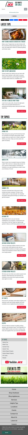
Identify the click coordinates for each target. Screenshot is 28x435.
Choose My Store (14, 12)
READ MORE (21, 52)
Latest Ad (14, 421)
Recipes (4, 357)
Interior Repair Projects (8, 351)
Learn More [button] (20, 429)
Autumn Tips (6, 349)
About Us (14, 417)
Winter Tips (5, 344)
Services (14, 400)
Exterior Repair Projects (8, 353)
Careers (14, 424)
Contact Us (14, 414)
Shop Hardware (14, 393)
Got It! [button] (6, 432)
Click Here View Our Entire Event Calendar (14, 373)
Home (14, 389)
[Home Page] (9, 3)
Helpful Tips (14, 403)
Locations (14, 407)
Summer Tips (6, 346)
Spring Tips (5, 342)
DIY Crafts (5, 355)
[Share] (5, 20)
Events (14, 410)
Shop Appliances (14, 396)
